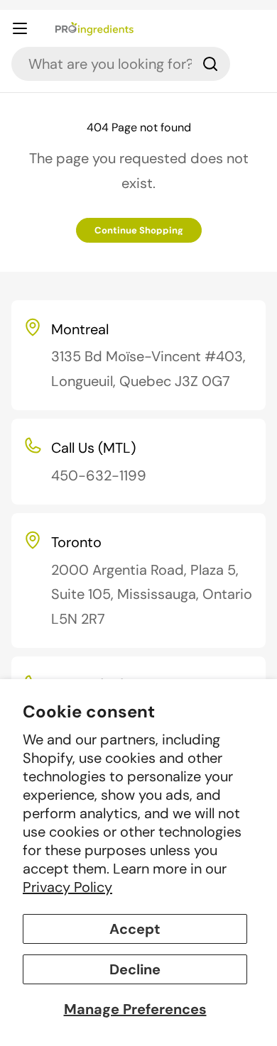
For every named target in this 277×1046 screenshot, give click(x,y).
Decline (135, 969)
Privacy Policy (67, 887)
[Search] (210, 63)
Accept (135, 929)
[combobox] (120, 64)
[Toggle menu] (29, 28)
